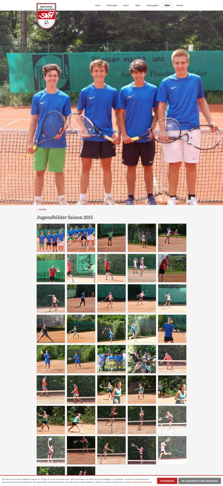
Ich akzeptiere (167, 481)
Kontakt (179, 5)
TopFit (138, 5)
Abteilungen (112, 5)
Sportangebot (153, 5)
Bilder (167, 5)
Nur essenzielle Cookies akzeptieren (199, 481)
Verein (126, 5)
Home (97, 5)
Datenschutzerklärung (142, 482)
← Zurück (41, 209)
